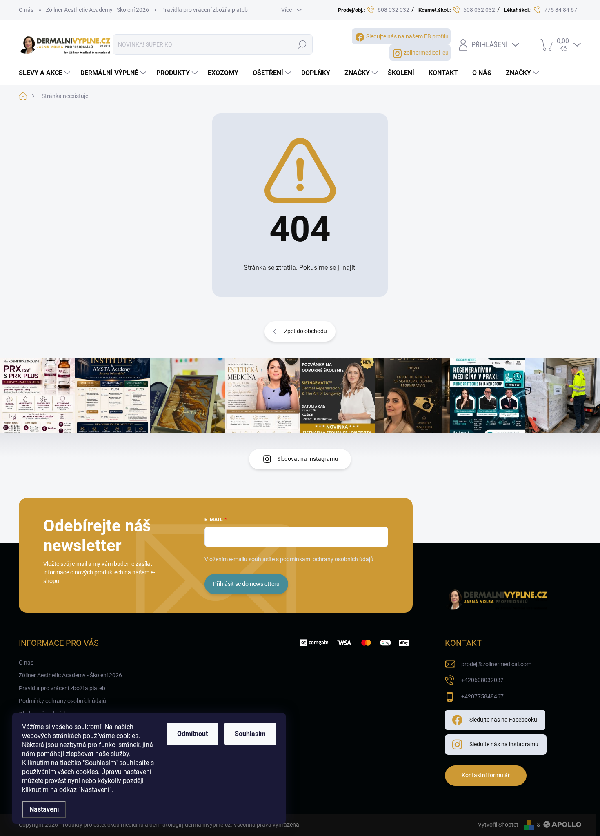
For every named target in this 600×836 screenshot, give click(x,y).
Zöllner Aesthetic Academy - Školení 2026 (97, 10)
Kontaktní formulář (486, 775)
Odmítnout (192, 734)
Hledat (302, 44)
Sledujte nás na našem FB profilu (407, 36)
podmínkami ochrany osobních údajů (326, 559)
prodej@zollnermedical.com (496, 664)
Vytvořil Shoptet (498, 824)
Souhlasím (250, 734)
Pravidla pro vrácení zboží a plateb (204, 10)
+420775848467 (482, 696)
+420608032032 (482, 680)
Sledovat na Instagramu (307, 459)
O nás (26, 10)
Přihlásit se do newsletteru (246, 583)
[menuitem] (45, 73)
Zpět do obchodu (305, 331)
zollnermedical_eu (426, 52)
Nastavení (44, 809)
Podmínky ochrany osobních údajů (62, 701)
